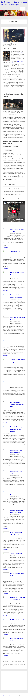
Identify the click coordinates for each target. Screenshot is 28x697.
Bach (11, 663)
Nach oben (23, 224)
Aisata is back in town (9, 44)
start (21, 664)
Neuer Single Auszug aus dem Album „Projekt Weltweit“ (17, 429)
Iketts (12, 664)
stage (18, 664)
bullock (17, 663)
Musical (15, 661)
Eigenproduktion (6, 664)
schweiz (15, 664)
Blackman (14, 663)
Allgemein (6, 661)
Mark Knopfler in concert (17, 619)
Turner (23, 664)
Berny (15, 45)
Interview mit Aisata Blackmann (19, 52)
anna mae (7, 663)
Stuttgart (19, 661)
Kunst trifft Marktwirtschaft (17, 382)
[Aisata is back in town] (14, 41)
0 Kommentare (5, 247)
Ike (10, 664)
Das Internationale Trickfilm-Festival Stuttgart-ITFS (17, 404)
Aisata (4, 663)
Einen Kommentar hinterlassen (10, 665)
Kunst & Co (11, 661)
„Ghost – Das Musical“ (16, 553)
